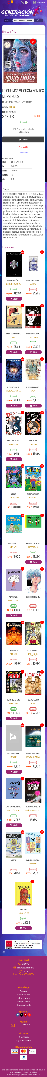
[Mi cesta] (22, 2)
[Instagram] (29, 1015)
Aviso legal (23, 991)
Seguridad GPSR (24, 152)
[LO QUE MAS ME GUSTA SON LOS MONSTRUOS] (20, 60)
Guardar (25, 146)
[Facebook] (18, 1015)
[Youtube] (25, 1015)
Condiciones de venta (23, 1005)
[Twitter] (21, 1015)
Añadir (25, 139)
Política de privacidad (23, 994)
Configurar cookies (23, 1001)
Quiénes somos (24, 1036)
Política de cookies (23, 998)
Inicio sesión (41, 1)
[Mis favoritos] (9, 2)
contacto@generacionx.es (25, 967)
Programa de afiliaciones (23, 1040)
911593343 (25, 963)
